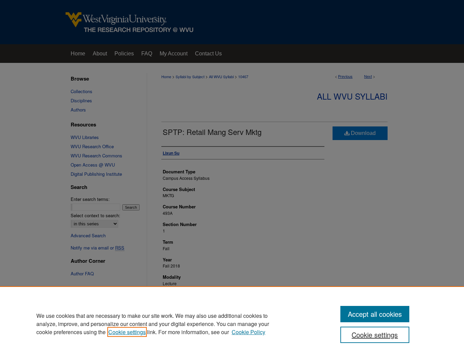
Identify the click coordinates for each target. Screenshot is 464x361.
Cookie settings (127, 332)
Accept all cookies (375, 314)
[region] (232, 323)
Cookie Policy (248, 332)
